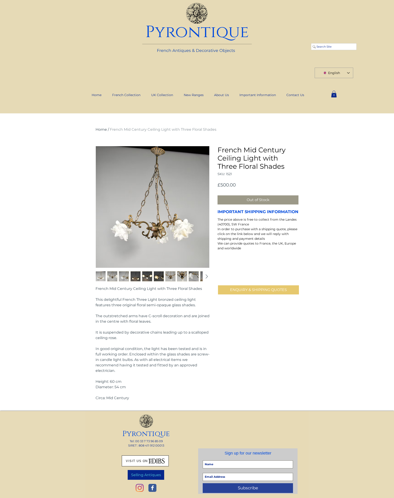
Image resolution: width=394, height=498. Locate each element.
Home (101, 129)
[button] (334, 94)
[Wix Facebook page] (152, 488)
